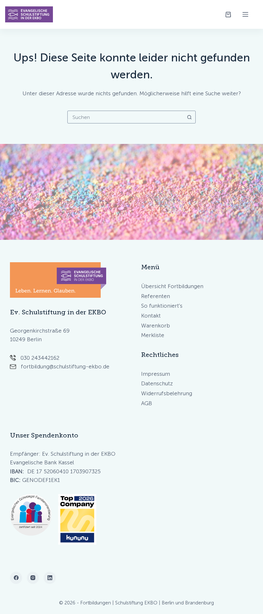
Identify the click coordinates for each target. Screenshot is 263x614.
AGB (146, 403)
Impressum (155, 374)
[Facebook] (16, 578)
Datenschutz (157, 383)
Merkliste (152, 335)
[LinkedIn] (50, 578)
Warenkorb (155, 325)
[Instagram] (33, 578)
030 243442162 (40, 358)
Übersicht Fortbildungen (172, 286)
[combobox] (125, 117)
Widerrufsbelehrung (166, 393)
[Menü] (245, 14)
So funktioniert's (161, 306)
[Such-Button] (189, 117)
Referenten (155, 296)
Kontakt (151, 315)
